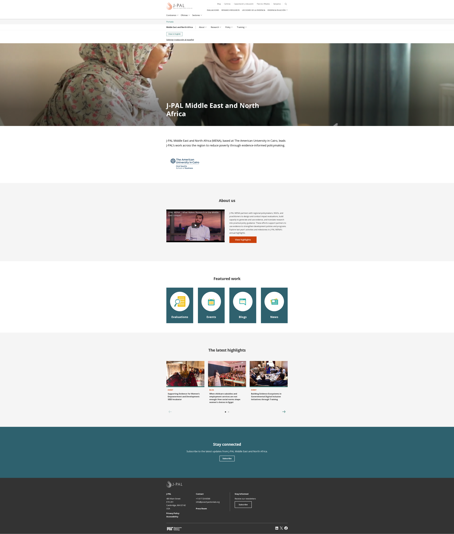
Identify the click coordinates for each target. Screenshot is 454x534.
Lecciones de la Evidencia (253, 10)
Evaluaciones (213, 10)
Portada (169, 21)
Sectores (196, 15)
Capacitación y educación (243, 4)
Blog (219, 4)
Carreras (227, 4)
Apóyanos (277, 4)
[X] (281, 528)
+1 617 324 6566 (203, 498)
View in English (174, 34)
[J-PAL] (179, 6)
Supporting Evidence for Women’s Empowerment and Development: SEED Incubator (184, 396)
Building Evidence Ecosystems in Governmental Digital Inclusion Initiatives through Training (266, 396)
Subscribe (243, 504)
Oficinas (184, 15)
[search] (285, 4)
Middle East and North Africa (179, 27)
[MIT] (174, 528)
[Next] (283, 411)
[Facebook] (286, 528)
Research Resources (230, 10)
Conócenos (171, 15)
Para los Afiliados (263, 4)
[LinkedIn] (276, 528)
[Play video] (196, 226)
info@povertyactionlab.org (208, 502)
